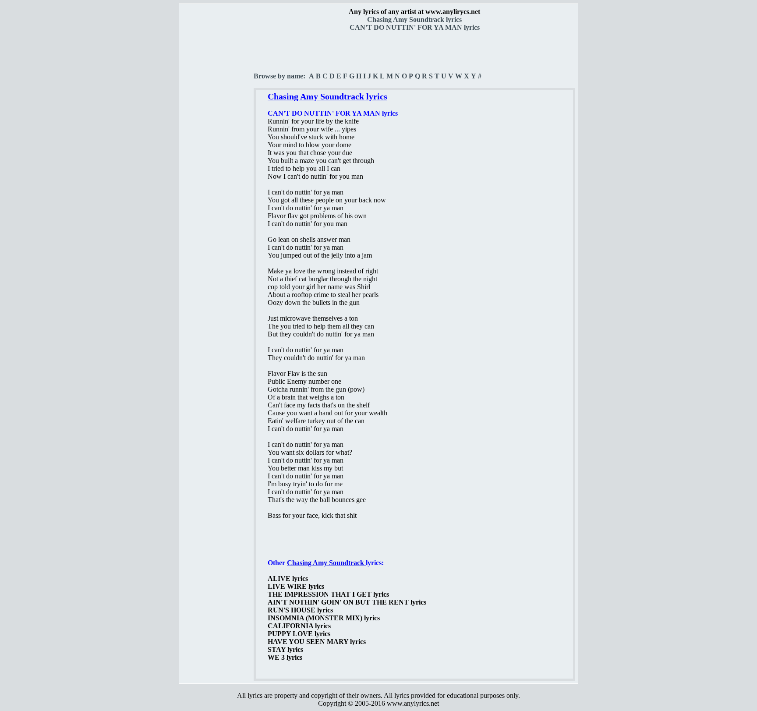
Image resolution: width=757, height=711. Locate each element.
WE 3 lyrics (285, 657)
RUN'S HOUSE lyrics (300, 610)
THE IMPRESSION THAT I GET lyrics (328, 594)
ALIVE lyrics (288, 578)
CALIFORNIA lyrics (299, 626)
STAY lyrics (285, 649)
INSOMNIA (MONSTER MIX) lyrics (324, 618)
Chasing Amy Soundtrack (326, 562)
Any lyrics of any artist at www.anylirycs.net (414, 11)
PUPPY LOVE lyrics (299, 633)
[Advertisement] (217, 153)
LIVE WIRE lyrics (296, 586)
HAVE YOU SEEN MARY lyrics (317, 641)
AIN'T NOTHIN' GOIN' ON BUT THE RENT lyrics (347, 602)
